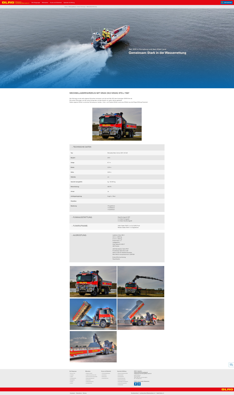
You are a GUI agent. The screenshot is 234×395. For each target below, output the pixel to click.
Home (66, 6)
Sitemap (85, 393)
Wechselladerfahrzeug (92, 6)
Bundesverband (135, 393)
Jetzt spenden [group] (228, 2)
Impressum (72, 393)
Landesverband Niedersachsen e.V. (148, 393)
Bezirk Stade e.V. (160, 393)
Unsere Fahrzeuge (81, 6)
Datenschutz (79, 393)
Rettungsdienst (72, 6)
